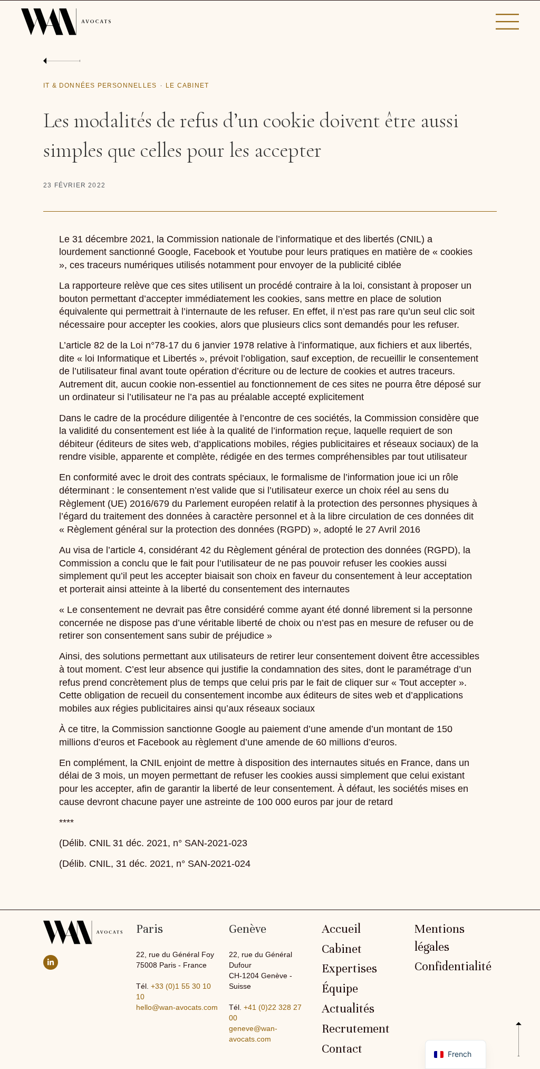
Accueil (341, 929)
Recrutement (356, 1028)
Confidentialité (452, 966)
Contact (342, 1049)
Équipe (340, 988)
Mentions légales (439, 938)
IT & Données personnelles (100, 85)
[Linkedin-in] (50, 962)
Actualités (348, 1008)
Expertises (349, 968)
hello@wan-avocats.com (177, 1007)
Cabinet (342, 949)
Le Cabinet (187, 85)
